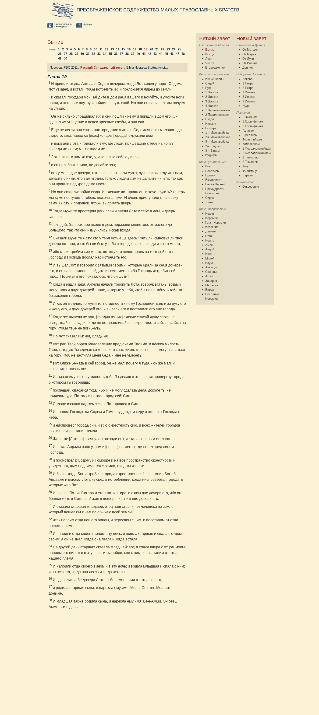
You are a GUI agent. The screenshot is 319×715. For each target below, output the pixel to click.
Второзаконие (215, 67)
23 (168, 49)
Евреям (247, 175)
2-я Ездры (212, 146)
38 (127, 54)
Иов (208, 166)
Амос (209, 245)
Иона (208, 254)
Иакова (247, 79)
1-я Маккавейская (217, 132)
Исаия (209, 213)
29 (76, 54)
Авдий (209, 249)
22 (162, 49)
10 (95, 49)
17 (134, 49)
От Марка (249, 54)
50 (65, 58)
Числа (209, 63)
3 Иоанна (248, 101)
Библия (87, 24)
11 (101, 49)
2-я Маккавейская (217, 137)
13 (112, 49)
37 (121, 54)
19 (145, 49)
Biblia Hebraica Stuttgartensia (146, 67)
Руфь (209, 88)
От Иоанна (249, 63)
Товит (209, 202)
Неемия (210, 124)
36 (115, 54)
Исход (209, 54)
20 (151, 49)
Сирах (209, 198)
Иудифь (211, 155)
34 (104, 54)
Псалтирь (212, 171)
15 (123, 49)
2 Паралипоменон (217, 114)
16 (129, 49)
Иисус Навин (214, 79)
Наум (209, 263)
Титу (245, 166)
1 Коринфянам (252, 121)
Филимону (249, 171)
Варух (209, 289)
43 (155, 54)
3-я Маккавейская (217, 141)
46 (172, 54)
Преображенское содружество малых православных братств (158, 9)
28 (71, 54)
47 (177, 54)
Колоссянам (251, 144)
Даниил (210, 231)
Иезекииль (212, 227)
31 (87, 54)
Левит (209, 58)
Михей (209, 258)
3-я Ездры (212, 150)
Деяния (247, 67)
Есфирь (210, 128)
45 (166, 54)
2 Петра (247, 88)
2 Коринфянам (252, 126)
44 (160, 54)
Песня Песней (215, 184)
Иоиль (209, 240)
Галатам (248, 130)
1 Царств (211, 92)
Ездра (209, 119)
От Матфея (250, 49)
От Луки (248, 58)
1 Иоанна (248, 92)
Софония (211, 271)
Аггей (209, 276)
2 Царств (211, 96)
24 (173, 49)
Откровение (250, 186)
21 (157, 49)
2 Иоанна (248, 96)
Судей (209, 83)
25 (179, 49)
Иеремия (211, 218)
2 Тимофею (250, 162)
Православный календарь (63, 25)
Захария (211, 281)
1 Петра (247, 83)
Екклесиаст (213, 180)
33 (99, 54)
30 (82, 54)
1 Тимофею (250, 157)
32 (93, 54)
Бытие (209, 49)
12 (106, 49)
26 (59, 54)
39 (132, 54)
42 (149, 54)
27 (65, 54)
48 (183, 54)
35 (110, 54)
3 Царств (211, 101)
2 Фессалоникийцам (256, 153)
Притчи (210, 175)
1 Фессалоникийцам (256, 148)
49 (59, 58)
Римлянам (249, 117)
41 (143, 54)
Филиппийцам (252, 139)
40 (138, 54)
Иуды (246, 106)
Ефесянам (249, 135)
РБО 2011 (71, 67)
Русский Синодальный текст (102, 67)
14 (117, 49)
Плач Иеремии (215, 222)
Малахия (211, 285)
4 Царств (211, 106)
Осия (209, 236)
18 (140, 49)
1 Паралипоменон (217, 110)
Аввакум (211, 267)
